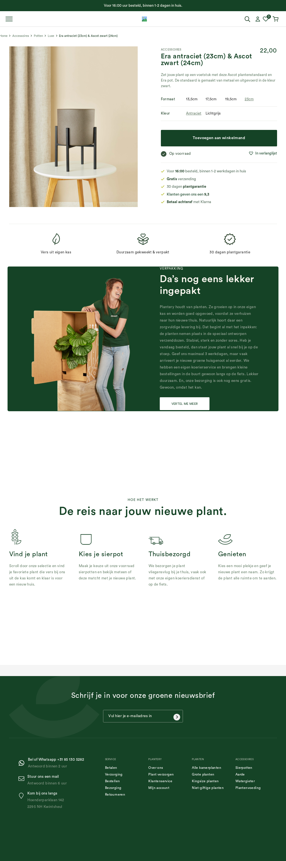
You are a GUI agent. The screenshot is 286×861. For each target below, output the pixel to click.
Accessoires (20, 35)
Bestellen (112, 781)
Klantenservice (160, 781)
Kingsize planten (205, 781)
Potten (38, 35)
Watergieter (245, 781)
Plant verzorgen (161, 774)
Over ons (155, 767)
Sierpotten (243, 767)
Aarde (240, 774)
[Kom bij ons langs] (22, 796)
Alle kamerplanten (206, 767)
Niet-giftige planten (208, 787)
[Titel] (144, 19)
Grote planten (203, 774)
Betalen (111, 767)
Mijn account (158, 787)
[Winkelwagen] (276, 19)
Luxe (51, 35)
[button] (262, 153)
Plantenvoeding (248, 787)
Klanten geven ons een (188, 194)
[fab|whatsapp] (23, 763)
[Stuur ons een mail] (22, 779)
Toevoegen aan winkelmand (219, 138)
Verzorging (114, 774)
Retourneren (115, 794)
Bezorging (113, 787)
